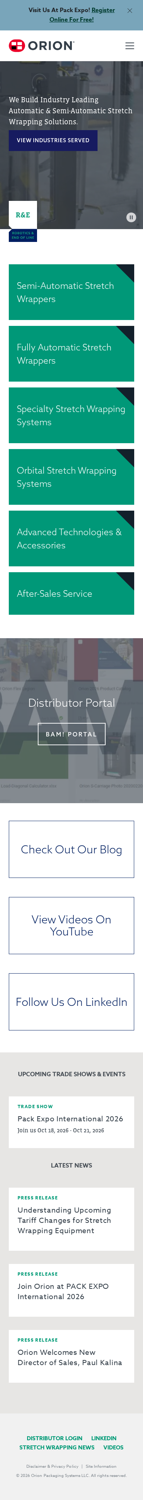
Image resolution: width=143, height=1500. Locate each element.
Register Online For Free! (82, 15)
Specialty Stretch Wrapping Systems (71, 415)
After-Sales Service (54, 593)
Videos (113, 1447)
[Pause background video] (131, 217)
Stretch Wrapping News (57, 1447)
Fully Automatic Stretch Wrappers (64, 354)
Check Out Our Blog (71, 849)
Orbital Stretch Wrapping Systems (67, 477)
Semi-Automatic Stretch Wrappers (65, 292)
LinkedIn (104, 1438)
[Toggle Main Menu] (129, 46)
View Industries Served (53, 140)
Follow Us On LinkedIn (72, 1002)
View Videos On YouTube (71, 925)
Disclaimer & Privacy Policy (52, 1466)
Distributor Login (54, 1438)
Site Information (101, 1466)
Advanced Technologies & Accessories (69, 538)
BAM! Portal (72, 734)
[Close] (129, 10)
